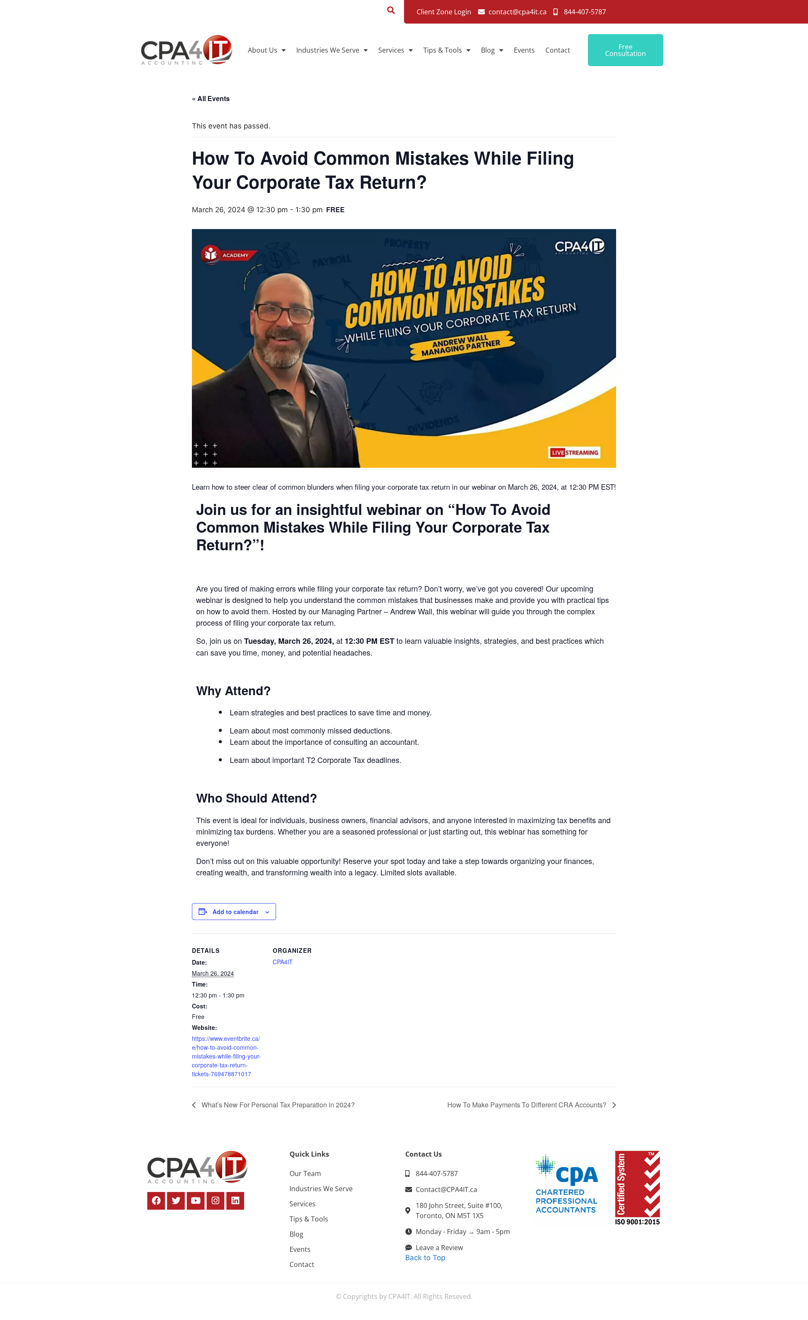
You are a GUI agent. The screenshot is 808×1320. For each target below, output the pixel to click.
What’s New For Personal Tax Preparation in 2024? (277, 1104)
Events (524, 50)
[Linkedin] (235, 1201)
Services (391, 50)
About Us (262, 50)
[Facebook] (156, 1201)
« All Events (211, 98)
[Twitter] (176, 1201)
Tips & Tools (442, 50)
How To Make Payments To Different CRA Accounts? (527, 1104)
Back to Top (425, 1257)
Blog (488, 50)
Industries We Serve (327, 50)
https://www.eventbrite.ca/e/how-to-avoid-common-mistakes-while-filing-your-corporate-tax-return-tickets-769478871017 (226, 1056)
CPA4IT (283, 961)
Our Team (305, 1173)
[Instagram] (215, 1201)
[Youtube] (196, 1201)
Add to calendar (235, 911)
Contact (557, 50)
